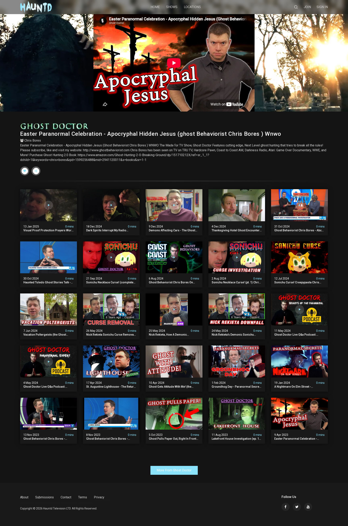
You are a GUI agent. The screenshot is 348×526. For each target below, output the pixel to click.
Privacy (99, 497)
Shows (171, 7)
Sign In (322, 7)
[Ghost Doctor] (174, 126)
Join (307, 7)
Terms (82, 497)
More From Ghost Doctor (174, 470)
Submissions (44, 497)
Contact (66, 497)
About (24, 497)
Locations (192, 7)
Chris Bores (32, 140)
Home (155, 7)
